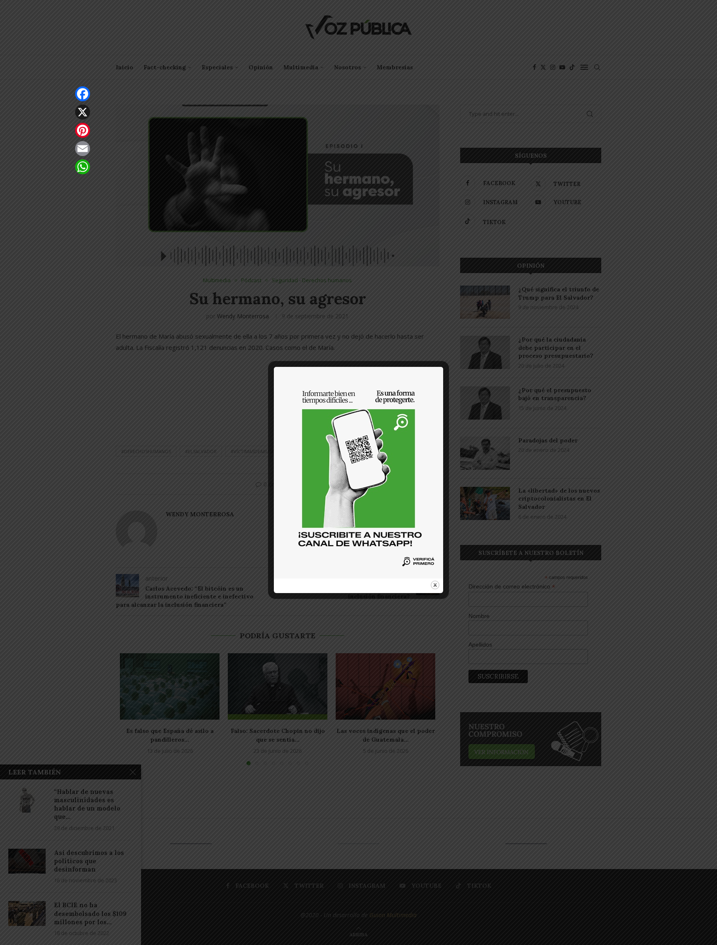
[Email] (82, 148)
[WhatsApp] (82, 167)
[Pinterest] (82, 130)
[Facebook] (82, 94)
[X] (82, 112)
